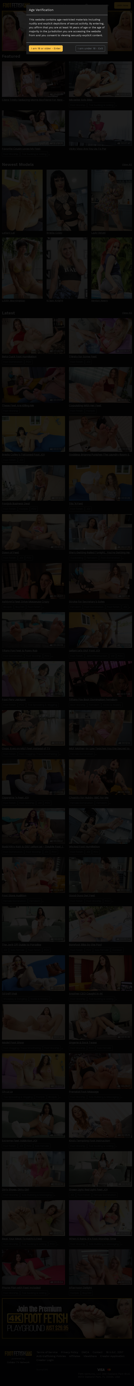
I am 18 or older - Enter (46, 48)
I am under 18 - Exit (90, 48)
